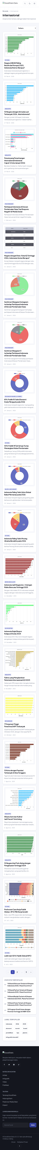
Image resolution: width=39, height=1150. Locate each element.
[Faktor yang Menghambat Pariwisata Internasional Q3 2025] (19, 660)
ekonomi (9, 1028)
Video (5, 1082)
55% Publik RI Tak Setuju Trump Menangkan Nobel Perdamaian (16, 447)
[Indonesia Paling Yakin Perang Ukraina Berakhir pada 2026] (19, 521)
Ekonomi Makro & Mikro (13, 396)
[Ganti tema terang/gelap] (30, 3)
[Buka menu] (34, 3)
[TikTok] (18, 1064)
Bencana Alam (10, 582)
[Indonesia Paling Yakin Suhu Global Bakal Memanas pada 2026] (19, 474)
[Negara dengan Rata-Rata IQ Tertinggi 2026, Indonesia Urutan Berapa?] (19, 238)
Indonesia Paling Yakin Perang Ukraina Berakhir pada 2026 (15, 539)
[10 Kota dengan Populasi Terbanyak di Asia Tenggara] (19, 752)
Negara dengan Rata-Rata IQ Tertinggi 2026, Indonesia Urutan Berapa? (19, 256)
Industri (8, 108)
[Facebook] (4, 1064)
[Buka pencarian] (25, 3)
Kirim (33, 1125)
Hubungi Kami (7, 1098)
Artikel (5, 1075)
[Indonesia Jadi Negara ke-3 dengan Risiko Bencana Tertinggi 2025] (19, 567)
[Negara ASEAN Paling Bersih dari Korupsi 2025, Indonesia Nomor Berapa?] (19, 45)
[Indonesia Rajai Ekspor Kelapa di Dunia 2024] (19, 613)
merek (17, 1028)
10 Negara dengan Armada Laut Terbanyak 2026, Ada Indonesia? (17, 113)
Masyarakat (9, 204)
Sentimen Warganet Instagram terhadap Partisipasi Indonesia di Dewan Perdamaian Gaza (16, 304)
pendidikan (9, 1033)
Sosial (7, 60)
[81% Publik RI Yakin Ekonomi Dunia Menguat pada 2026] (19, 381)
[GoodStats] (8, 1053)
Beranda (5, 11)
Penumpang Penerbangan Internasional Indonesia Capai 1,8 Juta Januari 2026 (14, 160)
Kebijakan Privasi (22, 1142)
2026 (17, 1024)
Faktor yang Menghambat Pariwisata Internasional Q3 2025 (17, 678)
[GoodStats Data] (10, 3)
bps (18, 1033)
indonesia (9, 1024)
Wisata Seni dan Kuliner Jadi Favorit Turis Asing (13, 818)
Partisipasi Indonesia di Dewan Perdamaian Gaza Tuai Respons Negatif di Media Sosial (16, 209)
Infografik (6, 1078)
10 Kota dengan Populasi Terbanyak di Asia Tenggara (15, 771)
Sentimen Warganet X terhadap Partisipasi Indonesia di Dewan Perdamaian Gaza (16, 353)
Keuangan (8, 721)
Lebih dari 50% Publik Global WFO (17, 956)
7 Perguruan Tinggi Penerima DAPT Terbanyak (14, 725)
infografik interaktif (12, 1037)
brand (25, 1028)
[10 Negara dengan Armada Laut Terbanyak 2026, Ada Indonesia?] (19, 94)
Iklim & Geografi (10, 489)
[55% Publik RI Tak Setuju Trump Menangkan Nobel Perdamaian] (19, 428)
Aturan (13, 1142)
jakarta (25, 1033)
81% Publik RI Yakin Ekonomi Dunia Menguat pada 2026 (15, 400)
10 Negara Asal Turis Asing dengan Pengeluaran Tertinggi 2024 (17, 864)
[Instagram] (14, 1064)
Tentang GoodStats (9, 1095)
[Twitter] (9, 1064)
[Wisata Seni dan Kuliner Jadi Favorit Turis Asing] (19, 799)
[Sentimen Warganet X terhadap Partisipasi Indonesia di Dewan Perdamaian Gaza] (19, 333)
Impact (5, 1105)
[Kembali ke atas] (19, 1146)
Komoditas (9, 628)
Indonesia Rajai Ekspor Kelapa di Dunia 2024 (13, 632)
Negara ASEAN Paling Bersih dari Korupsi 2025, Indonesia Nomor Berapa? (14, 65)
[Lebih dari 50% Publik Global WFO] (19, 938)
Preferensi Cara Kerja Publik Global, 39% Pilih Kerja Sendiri (16, 910)
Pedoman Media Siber (10, 1102)
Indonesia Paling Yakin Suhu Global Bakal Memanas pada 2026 (17, 493)
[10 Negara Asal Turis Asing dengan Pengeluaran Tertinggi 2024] (19, 845)
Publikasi (6, 1085)
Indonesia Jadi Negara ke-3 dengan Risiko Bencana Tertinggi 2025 (18, 586)
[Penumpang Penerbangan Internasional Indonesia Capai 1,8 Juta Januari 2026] (19, 140)
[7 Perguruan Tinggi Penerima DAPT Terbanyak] (19, 706)
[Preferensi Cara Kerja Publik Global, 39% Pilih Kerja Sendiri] (19, 892)
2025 (24, 1024)
